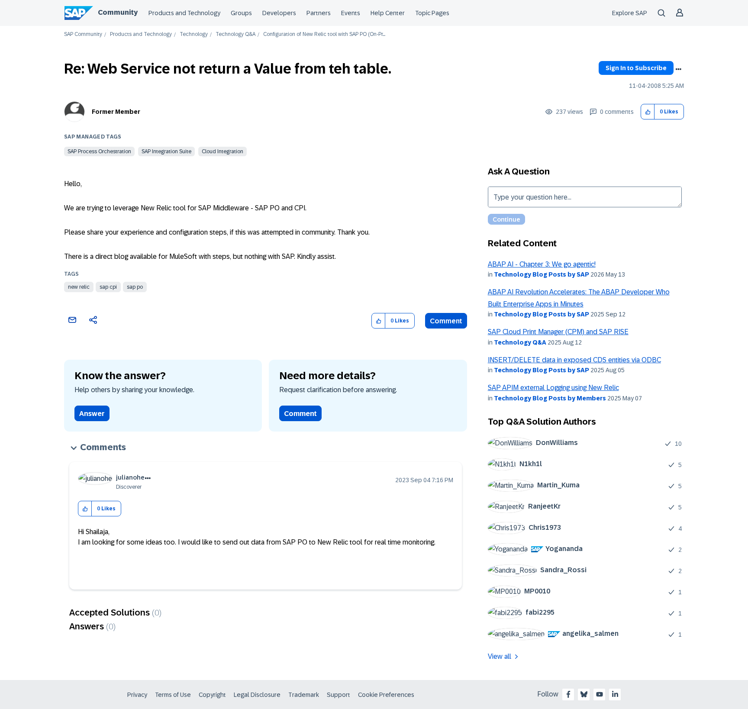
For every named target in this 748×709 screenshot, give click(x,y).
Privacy (137, 694)
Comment (446, 321)
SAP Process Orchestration (99, 151)
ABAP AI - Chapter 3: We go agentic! (542, 264)
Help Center (388, 13)
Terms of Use (173, 694)
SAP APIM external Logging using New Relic (553, 387)
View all (499, 656)
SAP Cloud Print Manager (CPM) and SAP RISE (558, 331)
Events (350, 13)
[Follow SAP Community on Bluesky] (583, 694)
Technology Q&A (235, 34)
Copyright (212, 694)
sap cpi (108, 287)
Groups (241, 13)
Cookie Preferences (386, 694)
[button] (647, 111)
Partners (318, 13)
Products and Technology (184, 13)
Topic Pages (432, 13)
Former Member (116, 111)
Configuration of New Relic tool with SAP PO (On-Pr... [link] (324, 34)
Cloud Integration (222, 151)
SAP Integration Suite (166, 151)
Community (118, 12)
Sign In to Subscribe (636, 67)
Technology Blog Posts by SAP (541, 274)
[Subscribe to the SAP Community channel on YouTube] (599, 694)
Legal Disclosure (257, 694)
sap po (135, 287)
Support (338, 694)
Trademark (303, 694)
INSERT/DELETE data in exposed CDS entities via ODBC (574, 360)
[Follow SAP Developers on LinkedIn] (615, 694)
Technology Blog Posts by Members (550, 398)
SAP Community (83, 34)
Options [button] (678, 69)
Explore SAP (629, 13)
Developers (279, 13)
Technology (194, 34)
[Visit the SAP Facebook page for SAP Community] (568, 694)
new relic (79, 287)
